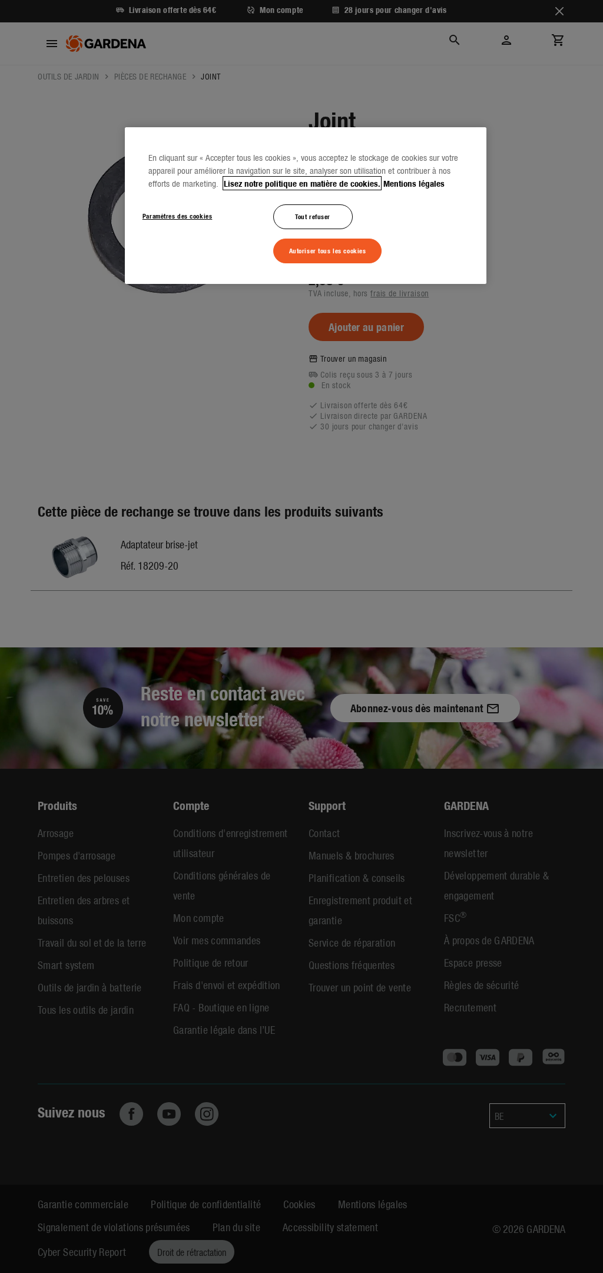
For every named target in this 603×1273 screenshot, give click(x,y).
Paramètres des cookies (178, 215)
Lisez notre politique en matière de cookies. (302, 183)
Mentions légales (414, 183)
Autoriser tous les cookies (327, 250)
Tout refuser (312, 216)
